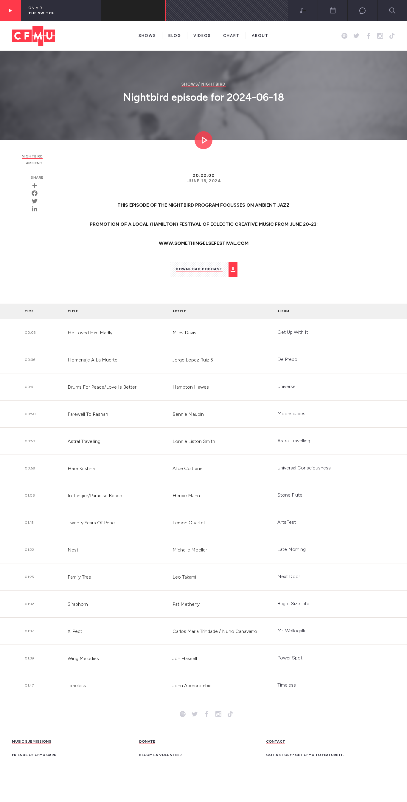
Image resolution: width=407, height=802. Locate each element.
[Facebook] (37, 193)
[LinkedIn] (37, 209)
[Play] (10, 10)
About (260, 36)
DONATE (147, 741)
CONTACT (275, 741)
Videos (202, 36)
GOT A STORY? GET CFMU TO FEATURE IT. (305, 755)
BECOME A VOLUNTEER (160, 755)
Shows (147, 36)
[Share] (37, 185)
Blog (174, 36)
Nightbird (213, 84)
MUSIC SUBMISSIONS (31, 741)
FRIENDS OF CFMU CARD (34, 755)
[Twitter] (37, 201)
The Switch (41, 13)
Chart (231, 36)
